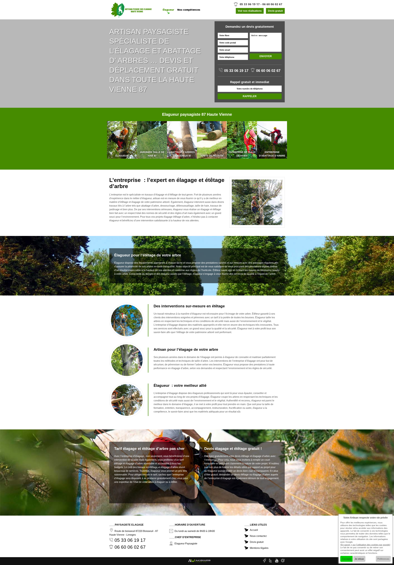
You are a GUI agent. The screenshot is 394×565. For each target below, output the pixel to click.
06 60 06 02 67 (272, 4)
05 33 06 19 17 (250, 4)
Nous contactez (258, 536)
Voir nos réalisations (250, 11)
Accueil (254, 530)
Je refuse (359, 559)
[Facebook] (265, 561)
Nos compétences (188, 9)
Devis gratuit (275, 11)
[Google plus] (283, 561)
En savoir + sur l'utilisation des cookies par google (365, 544)
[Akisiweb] (199, 561)
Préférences (383, 559)
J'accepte (346, 559)
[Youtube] (277, 561)
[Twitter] (271, 561)
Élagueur (168, 9)
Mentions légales (259, 548)
